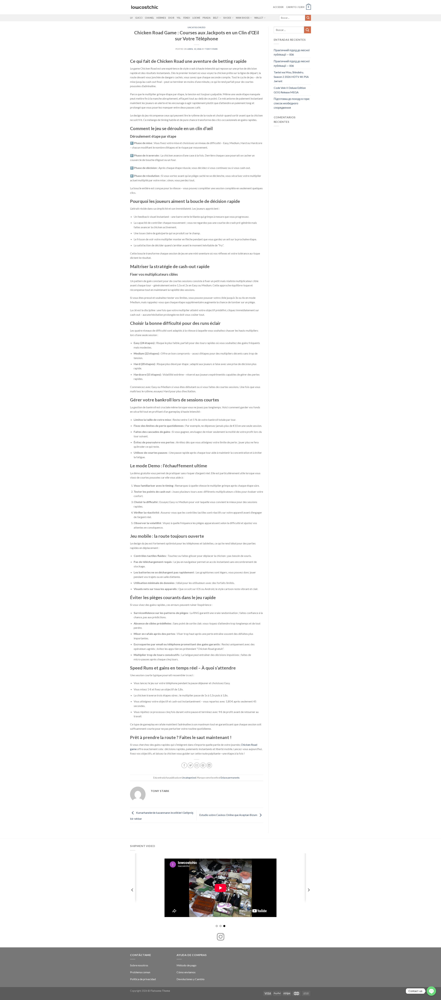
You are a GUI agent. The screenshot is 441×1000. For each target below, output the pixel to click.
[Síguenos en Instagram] (220, 937)
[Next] (308, 890)
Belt (216, 17)
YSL (179, 17)
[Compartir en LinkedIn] (209, 765)
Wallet (258, 17)
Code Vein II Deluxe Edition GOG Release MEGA (290, 90)
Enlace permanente (230, 777)
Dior (171, 17)
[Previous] (132, 890)
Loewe (196, 17)
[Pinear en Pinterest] (203, 765)
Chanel (149, 17)
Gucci (138, 17)
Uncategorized (197, 27)
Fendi (186, 17)
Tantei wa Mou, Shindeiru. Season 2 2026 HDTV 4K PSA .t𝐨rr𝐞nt (291, 77)
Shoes (227, 17)
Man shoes (242, 17)
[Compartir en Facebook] (184, 765)
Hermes (161, 17)
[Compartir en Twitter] (190, 765)
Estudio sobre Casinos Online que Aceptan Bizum (228, 814)
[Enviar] (308, 18)
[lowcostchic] (144, 7)
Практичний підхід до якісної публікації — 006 (292, 52)
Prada (207, 17)
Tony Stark (211, 49)
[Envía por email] (197, 765)
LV (131, 17)
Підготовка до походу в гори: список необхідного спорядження (292, 103)
